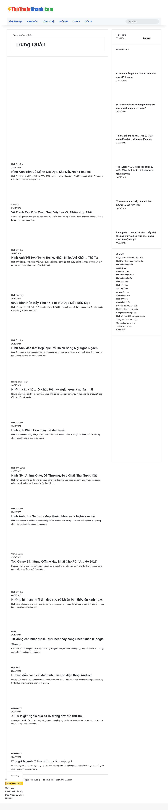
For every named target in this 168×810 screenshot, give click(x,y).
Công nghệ (48, 21)
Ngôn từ (63, 21)
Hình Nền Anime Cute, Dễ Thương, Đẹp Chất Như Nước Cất (54, 475)
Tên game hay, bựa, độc (126, 319)
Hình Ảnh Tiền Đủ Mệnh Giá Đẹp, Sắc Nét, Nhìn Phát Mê (51, 171)
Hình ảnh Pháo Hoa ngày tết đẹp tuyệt (38, 430)
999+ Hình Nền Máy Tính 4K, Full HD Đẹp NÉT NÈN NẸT (50, 302)
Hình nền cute (122, 285)
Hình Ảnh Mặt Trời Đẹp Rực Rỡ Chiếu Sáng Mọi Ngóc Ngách (54, 348)
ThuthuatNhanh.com (63, 780)
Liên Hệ (8, 798)
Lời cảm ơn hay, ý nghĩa (126, 306)
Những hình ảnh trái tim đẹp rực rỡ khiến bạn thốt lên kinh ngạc (57, 599)
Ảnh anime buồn (123, 302)
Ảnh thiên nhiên (122, 271)
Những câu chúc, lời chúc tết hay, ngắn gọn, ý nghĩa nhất (52, 389)
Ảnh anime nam (123, 295)
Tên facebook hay (124, 326)
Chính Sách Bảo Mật (14, 791)
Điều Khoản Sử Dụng (14, 795)
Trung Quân (30, 44)
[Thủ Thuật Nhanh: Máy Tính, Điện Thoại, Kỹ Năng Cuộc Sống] (30, 8)
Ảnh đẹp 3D (121, 268)
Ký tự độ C (121, 330)
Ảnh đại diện (122, 288)
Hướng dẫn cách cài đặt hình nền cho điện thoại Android (51, 675)
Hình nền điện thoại (125, 275)
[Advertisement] (57, 78)
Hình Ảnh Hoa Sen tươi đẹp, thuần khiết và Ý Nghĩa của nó (53, 516)
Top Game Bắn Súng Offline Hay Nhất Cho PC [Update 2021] (54, 561)
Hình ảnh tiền (122, 299)
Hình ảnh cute (122, 281)
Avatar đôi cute (122, 292)
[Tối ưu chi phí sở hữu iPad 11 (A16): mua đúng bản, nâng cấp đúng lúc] (130, 132)
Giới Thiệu (9, 788)
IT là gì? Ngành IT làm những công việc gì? (41, 761)
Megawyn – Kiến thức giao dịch (129, 257)
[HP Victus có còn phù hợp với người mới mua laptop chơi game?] (130, 101)
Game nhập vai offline (125, 323)
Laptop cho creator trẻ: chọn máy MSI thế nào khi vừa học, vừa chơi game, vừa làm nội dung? (136, 236)
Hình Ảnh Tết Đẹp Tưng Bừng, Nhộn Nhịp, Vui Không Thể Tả (54, 257)
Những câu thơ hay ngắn (127, 309)
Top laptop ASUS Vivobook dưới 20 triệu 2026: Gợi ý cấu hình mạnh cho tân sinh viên (135, 170)
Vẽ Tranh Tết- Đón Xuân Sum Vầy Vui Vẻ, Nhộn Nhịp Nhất (52, 212)
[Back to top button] (1, 802)
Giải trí (88, 21)
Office (76, 21)
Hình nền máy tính (124, 278)
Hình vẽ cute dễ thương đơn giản (130, 316)
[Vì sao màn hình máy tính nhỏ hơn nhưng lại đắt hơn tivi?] (130, 198)
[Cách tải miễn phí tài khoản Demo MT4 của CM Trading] (130, 70)
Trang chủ (17, 35)
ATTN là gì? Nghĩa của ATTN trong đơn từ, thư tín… (48, 716)
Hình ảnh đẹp (15, 21)
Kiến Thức (32, 21)
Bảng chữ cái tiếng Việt (126, 312)
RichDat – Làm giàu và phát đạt (129, 261)
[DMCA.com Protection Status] (14, 784)
